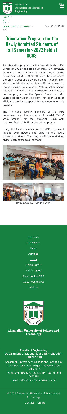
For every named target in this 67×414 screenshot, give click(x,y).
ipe (4, 23)
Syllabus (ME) (33, 265)
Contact (29, 402)
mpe (5, 20)
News (33, 248)
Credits (41, 402)
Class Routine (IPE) (33, 281)
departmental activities (16, 26)
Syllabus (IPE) (33, 270)
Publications (33, 242)
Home (6, 17)
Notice (33, 259)
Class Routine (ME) (33, 276)
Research (33, 237)
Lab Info (33, 287)
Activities (33, 253)
